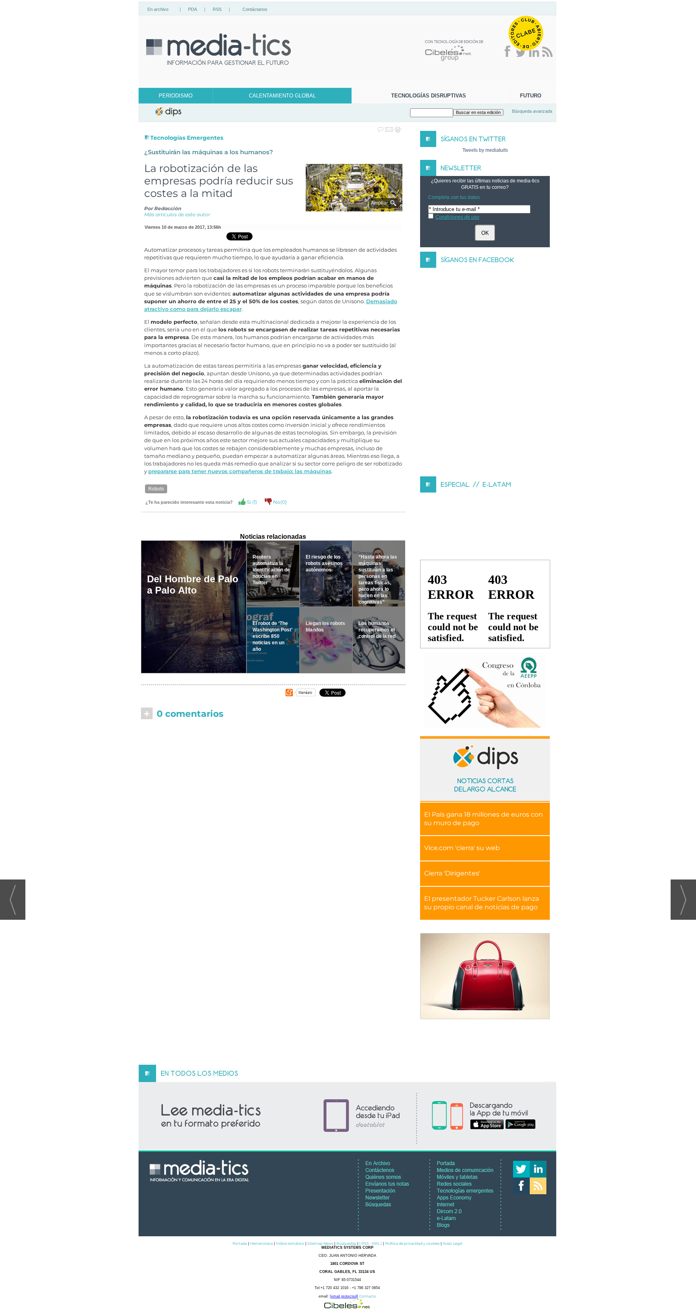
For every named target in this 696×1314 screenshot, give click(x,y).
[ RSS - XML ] (370, 1243)
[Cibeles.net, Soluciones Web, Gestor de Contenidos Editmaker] (347, 1306)
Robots (156, 489)
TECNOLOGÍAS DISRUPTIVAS (428, 96)
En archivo (157, 9)
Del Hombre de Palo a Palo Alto (192, 584)
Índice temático (290, 1243)
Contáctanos (254, 9)
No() (279, 502)
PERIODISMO (176, 96)
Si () (251, 502)
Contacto (367, 1296)
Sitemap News (320, 1243)
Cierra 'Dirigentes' (452, 873)
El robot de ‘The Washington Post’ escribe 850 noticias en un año (272, 636)
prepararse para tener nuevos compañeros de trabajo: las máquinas (239, 471)
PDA (192, 9)
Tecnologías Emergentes (186, 137)
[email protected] (344, 1296)
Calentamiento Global (282, 96)
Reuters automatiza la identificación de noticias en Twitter (271, 570)
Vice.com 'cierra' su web (462, 848)
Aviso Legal (452, 1243)
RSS (217, 9)
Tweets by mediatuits (485, 150)
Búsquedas (346, 1243)
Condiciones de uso (457, 217)
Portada (239, 1243)
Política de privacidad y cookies (412, 1243)
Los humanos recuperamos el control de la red (377, 630)
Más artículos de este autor (177, 214)
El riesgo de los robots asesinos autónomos (324, 563)
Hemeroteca (261, 1243)
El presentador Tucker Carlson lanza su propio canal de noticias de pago (481, 903)
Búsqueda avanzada (532, 111)
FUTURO (530, 96)
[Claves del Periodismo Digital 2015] (485, 690)
